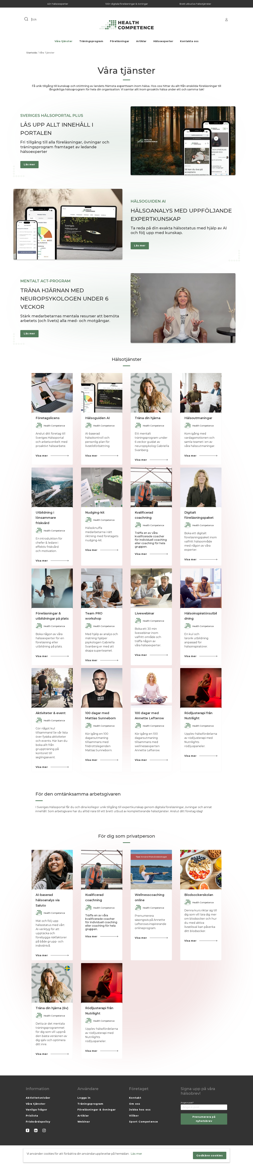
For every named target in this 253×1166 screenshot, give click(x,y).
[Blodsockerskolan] (201, 870)
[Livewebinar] (151, 589)
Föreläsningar (119, 41)
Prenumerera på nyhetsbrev (203, 1119)
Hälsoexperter (163, 41)
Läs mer (136, 1153)
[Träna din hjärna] (151, 393)
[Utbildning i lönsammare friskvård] (52, 488)
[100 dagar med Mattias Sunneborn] (101, 688)
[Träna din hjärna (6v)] (52, 983)
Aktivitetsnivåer (38, 1097)
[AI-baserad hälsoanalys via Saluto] (52, 870)
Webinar (83, 1121)
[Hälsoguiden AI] (101, 393)
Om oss (134, 1103)
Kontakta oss (189, 41)
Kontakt (135, 1097)
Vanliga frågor (36, 1109)
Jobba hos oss (140, 1109)
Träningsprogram (91, 41)
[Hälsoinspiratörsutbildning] (201, 589)
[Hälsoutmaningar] (201, 393)
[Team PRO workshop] (101, 589)
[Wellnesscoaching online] (151, 870)
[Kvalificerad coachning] (151, 488)
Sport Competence (143, 1121)
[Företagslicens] (52, 393)
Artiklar (141, 41)
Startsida (31, 53)
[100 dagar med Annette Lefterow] (151, 688)
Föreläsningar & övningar (96, 1109)
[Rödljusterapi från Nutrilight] (201, 688)
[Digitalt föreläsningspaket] (201, 488)
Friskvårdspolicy (38, 1121)
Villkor (134, 1115)
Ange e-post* (187, 1102)
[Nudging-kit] (101, 488)
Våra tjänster (63, 41)
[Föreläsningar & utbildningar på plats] (52, 589)
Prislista (32, 1115)
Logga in (84, 1097)
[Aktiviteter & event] (52, 688)
